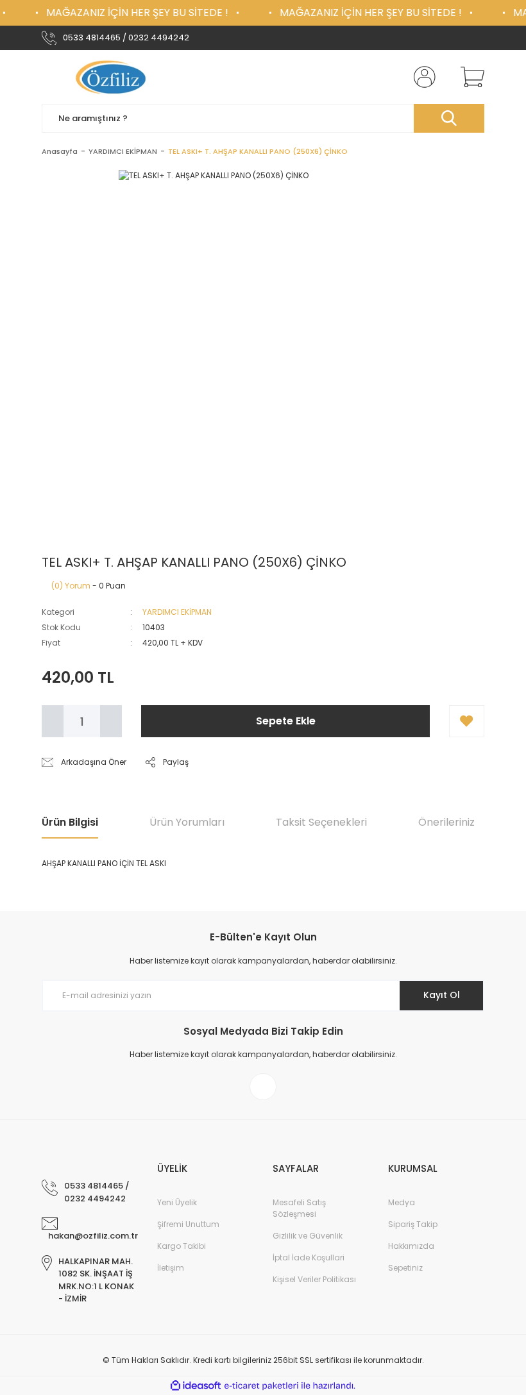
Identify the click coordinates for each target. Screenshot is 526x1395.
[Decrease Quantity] (53, 721)
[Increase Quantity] (111, 721)
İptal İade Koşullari (308, 1257)
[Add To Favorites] (466, 721)
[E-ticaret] (261, 1385)
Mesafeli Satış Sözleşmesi (299, 1208)
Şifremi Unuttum (188, 1224)
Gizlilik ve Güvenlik (308, 1235)
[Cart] (469, 77)
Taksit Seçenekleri (321, 822)
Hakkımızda (411, 1245)
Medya (401, 1202)
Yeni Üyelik (177, 1202)
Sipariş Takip (412, 1224)
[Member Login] (422, 77)
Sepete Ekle (286, 721)
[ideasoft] (195, 1386)
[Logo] (112, 77)
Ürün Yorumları (187, 822)
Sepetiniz (405, 1267)
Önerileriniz (446, 822)
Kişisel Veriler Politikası (314, 1279)
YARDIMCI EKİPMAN (177, 611)
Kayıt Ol (441, 995)
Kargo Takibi (181, 1245)
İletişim (170, 1267)
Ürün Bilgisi (70, 822)
